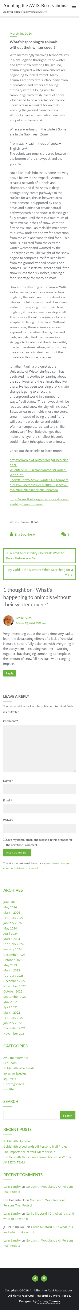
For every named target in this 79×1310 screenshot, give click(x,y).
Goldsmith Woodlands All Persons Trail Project (35, 1146)
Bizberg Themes (48, 1301)
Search (10, 1102)
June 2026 (10, 902)
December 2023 (14, 955)
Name (8, 781)
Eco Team (10, 1063)
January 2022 (12, 1023)
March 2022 (11, 1012)
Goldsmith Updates (17, 1141)
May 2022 (10, 1002)
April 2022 (10, 1007)
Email (7, 800)
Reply (9, 673)
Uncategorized (13, 1084)
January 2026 (12, 923)
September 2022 (15, 997)
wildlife (8, 1089)
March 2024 (11, 939)
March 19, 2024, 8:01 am (31, 623)
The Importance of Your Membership (29, 1152)
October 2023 (12, 960)
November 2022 (14, 986)
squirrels (9, 1079)
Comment (10, 721)
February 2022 (13, 1018)
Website (8, 820)
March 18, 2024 (21, 33)
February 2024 (13, 944)
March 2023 (11, 970)
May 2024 (10, 928)
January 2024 (12, 949)
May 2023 (10, 965)
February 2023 (13, 975)
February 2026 (13, 918)
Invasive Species (14, 1073)
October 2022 (12, 991)
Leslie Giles (24, 618)
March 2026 (11, 912)
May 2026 (10, 907)
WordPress (60, 1295)
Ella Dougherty (25, 534)
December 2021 (14, 1028)
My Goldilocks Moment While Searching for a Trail (40, 572)
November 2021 (14, 1034)
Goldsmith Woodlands (19, 1068)
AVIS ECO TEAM (14, 1162)
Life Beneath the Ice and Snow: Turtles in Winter (37, 1157)
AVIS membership (15, 1058)
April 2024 (10, 934)
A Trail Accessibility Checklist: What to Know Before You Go (35, 555)
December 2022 (14, 981)
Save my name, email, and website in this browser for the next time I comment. (39, 842)
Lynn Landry (12, 1187)
